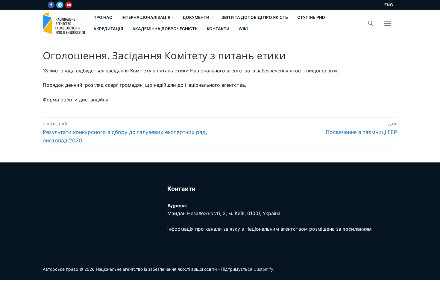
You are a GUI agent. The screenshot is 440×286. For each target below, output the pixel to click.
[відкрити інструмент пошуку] (370, 23)
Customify (263, 269)
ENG (388, 4)
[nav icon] (387, 23)
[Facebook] (51, 4)
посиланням (356, 229)
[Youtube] (68, 4)
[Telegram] (59, 4)
